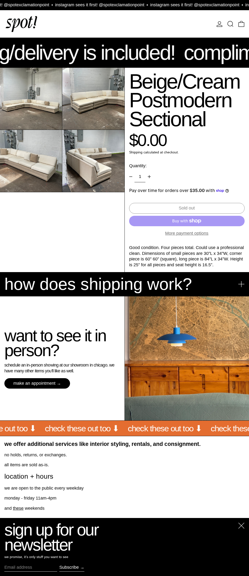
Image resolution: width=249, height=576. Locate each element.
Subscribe (69, 567)
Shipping (135, 152)
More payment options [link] (186, 233)
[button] (230, 24)
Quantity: (138, 165)
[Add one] (149, 177)
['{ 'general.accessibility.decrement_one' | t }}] (131, 177)
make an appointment (34, 383)
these (18, 508)
